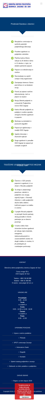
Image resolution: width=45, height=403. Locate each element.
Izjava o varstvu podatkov (22, 333)
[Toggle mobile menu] (41, 3)
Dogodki (22, 352)
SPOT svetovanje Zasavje (23, 343)
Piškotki (22, 338)
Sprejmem (25, 397)
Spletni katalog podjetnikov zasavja (22, 361)
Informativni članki (22, 347)
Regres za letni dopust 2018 (22, 381)
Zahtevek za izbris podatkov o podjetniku (22, 366)
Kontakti (22, 357)
